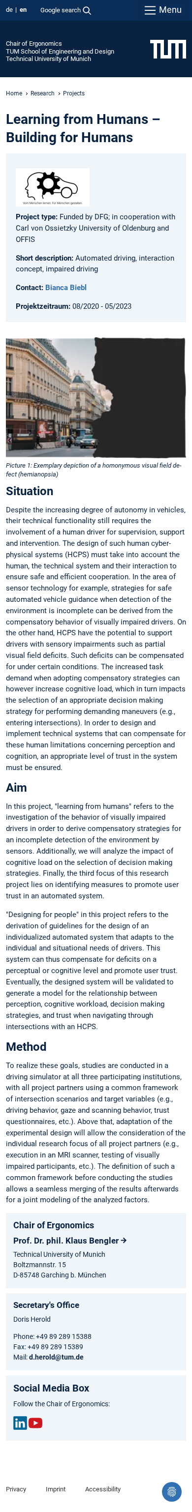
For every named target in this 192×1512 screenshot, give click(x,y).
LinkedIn (20, 1423)
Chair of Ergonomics (34, 43)
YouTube (35, 1423)
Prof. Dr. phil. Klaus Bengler (66, 1240)
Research (43, 93)
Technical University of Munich (48, 58)
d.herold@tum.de (56, 1357)
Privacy (16, 1489)
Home (14, 93)
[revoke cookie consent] (172, 1492)
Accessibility (103, 1489)
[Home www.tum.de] (168, 48)
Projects (74, 93)
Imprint (55, 1489)
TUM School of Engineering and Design (60, 51)
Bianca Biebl (66, 287)
